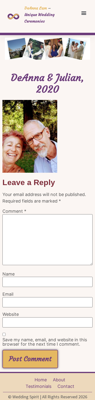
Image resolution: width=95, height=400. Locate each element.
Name (8, 274)
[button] (84, 13)
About (59, 379)
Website (10, 314)
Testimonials (38, 386)
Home (41, 379)
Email (7, 294)
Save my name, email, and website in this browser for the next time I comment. (44, 342)
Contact (65, 386)
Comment (14, 211)
